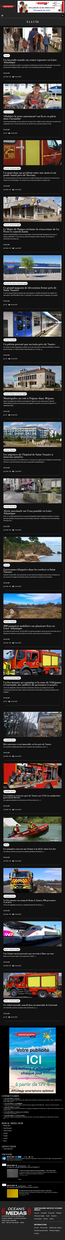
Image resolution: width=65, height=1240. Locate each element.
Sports (51, 1218)
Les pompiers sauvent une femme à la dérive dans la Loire (29, 848)
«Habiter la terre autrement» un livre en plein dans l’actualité (29, 117)
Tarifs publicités (8, 1149)
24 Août (30, 1185)
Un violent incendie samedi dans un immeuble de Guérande (30, 1005)
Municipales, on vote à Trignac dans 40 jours (28, 398)
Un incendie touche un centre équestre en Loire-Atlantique (30, 61)
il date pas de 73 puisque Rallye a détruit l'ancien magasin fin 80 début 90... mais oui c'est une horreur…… (33, 1105)
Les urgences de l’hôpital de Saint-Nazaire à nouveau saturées (28, 456)
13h (29, 1165)
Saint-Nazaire (7, 1128)
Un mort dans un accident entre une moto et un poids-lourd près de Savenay (29, 174)
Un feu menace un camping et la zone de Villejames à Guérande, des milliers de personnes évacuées (32, 684)
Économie (13, 283)
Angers (5, 1136)
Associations (38, 1218)
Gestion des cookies (55, 1227)
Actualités (13, 340)
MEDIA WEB (11, 1165)
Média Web (6, 1125)
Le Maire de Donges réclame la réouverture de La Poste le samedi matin (31, 230)
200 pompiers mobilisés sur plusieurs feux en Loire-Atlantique (29, 627)
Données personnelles (41, 1230)
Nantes (5, 1133)
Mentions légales (55, 1230)
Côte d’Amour (7, 1130)
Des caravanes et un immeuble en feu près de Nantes (27, 744)
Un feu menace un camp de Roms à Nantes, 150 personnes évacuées (29, 901)
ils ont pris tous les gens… (11, 1113)
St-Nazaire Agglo (15, 168)
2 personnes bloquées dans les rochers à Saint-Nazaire (29, 571)
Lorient (5, 1138)
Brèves (13, 740)
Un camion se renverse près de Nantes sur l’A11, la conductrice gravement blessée (31, 796)
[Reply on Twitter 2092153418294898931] (8, 1179)
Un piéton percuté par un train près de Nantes (29, 344)
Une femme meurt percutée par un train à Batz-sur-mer (28, 953)
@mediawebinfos (22, 1166)
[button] (2, 15)
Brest (5, 1141)
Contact (36, 1233)
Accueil (36, 1227)
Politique (12, 394)
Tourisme (12, 450)
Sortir (11, 112)
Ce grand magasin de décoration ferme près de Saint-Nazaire (29, 289)
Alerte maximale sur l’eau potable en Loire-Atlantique (28, 512)
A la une (6, 55)
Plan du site (43, 1227)
